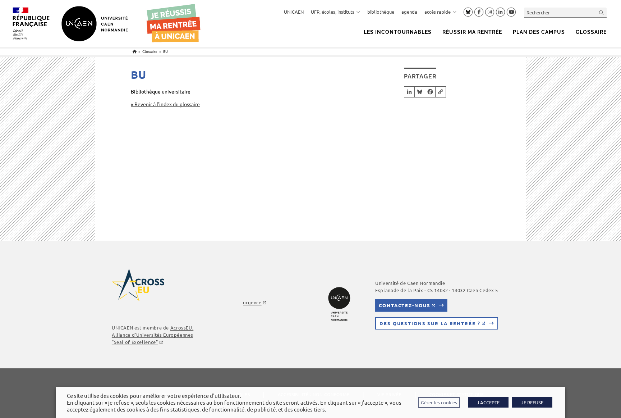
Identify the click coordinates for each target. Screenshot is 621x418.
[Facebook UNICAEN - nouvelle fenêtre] (478, 12)
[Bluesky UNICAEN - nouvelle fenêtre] (468, 12)
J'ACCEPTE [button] (488, 402)
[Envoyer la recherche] (601, 12)
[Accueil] (135, 51)
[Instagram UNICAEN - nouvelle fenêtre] (489, 12)
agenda (409, 12)
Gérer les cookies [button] (439, 402)
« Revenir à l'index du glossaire (165, 104)
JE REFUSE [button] (532, 402)
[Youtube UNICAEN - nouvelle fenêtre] (511, 12)
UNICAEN (294, 12)
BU (165, 51)
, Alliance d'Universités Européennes (152, 334)
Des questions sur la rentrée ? (430, 323)
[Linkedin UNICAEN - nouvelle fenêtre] (500, 12)
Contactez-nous (404, 305)
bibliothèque (380, 12)
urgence (252, 302)
